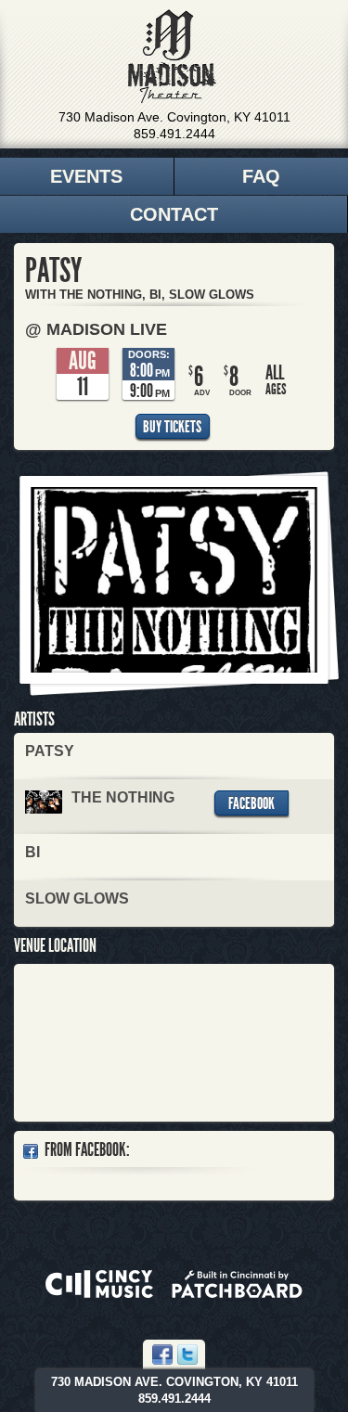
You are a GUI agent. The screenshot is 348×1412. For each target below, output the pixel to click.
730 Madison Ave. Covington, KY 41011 (174, 116)
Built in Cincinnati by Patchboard (237, 1284)
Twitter (187, 1354)
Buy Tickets (172, 427)
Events (86, 176)
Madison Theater (172, 56)
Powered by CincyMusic (99, 1284)
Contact (174, 214)
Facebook (251, 803)
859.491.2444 (174, 133)
